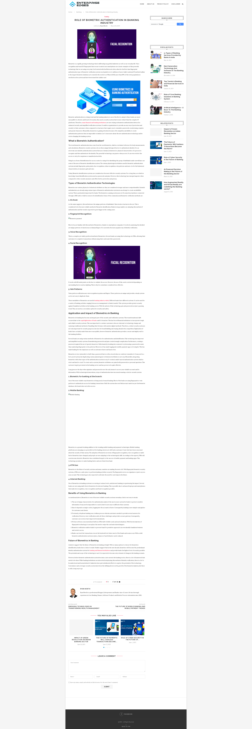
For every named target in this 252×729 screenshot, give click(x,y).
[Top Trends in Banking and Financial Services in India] (156, 84)
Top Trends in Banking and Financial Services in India (174, 83)
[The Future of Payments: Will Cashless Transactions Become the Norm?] (107, 627)
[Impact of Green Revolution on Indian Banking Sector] (81, 627)
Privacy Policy (163, 4)
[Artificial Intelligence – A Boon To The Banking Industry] (156, 110)
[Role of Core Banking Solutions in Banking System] (156, 97)
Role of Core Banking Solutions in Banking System (172, 97)
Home (142, 4)
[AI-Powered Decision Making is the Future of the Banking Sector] (156, 172)
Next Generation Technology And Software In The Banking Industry (173, 69)
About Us (150, 4)
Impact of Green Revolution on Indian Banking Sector (81, 639)
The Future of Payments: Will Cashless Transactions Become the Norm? (173, 145)
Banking (79, 12)
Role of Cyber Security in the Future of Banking (173, 158)
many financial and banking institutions (94, 122)
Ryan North (103, 26)
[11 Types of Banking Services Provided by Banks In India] (156, 56)
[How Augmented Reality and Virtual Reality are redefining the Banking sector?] (156, 185)
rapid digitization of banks (88, 320)
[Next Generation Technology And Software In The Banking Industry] (156, 69)
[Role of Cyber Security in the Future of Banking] (132, 627)
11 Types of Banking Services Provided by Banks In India (172, 55)
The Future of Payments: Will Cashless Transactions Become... (107, 639)
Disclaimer (176, 4)
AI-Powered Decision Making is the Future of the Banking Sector (173, 171)
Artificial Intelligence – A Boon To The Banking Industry (173, 110)
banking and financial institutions (99, 550)
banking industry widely (101, 300)
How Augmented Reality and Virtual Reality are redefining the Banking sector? (173, 185)
